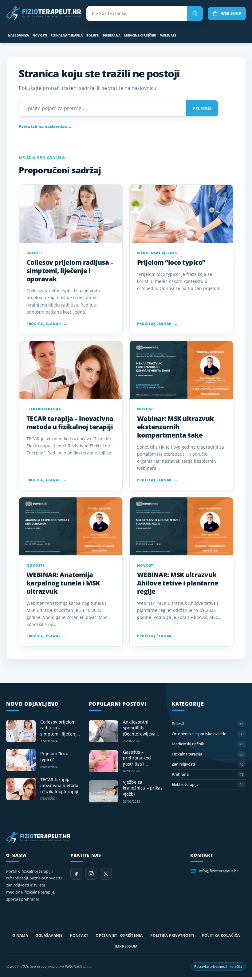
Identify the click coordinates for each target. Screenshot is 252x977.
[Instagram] (91, 874)
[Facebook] (76, 874)
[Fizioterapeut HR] (43, 13)
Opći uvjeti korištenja (119, 935)
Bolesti (92, 35)
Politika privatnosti (172, 935)
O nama (20, 935)
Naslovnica (18, 35)
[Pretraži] (195, 13)
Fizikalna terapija (67, 35)
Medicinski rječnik (140, 35)
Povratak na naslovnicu (45, 126)
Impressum (126, 946)
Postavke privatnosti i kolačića (218, 966)
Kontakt (79, 935)
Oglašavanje (49, 935)
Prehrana (111, 35)
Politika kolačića (221, 935)
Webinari (168, 35)
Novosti (40, 35)
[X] (106, 874)
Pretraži (202, 108)
